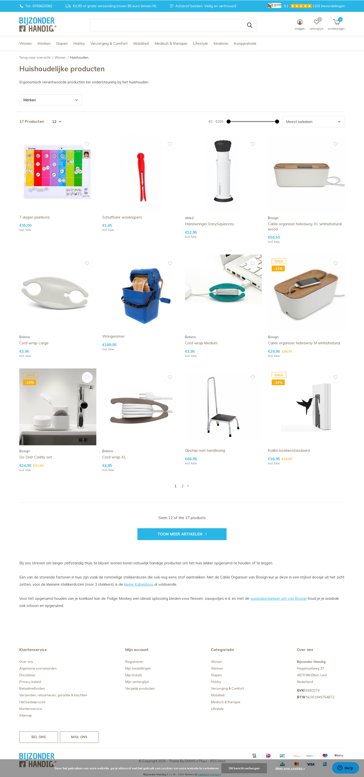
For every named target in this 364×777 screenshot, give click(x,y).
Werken (44, 43)
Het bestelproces (32, 702)
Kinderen (221, 43)
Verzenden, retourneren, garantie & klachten (53, 695)
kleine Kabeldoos (138, 584)
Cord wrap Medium (201, 343)
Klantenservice (30, 709)
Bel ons (38, 737)
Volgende (188, 486)
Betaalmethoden (32, 688)
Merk (29, 100)
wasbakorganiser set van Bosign (278, 598)
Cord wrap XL (114, 457)
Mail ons (79, 737)
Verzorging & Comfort (109, 43)
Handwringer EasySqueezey (209, 224)
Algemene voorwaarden (38, 668)
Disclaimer (27, 675)
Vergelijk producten (140, 688)
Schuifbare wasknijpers (122, 217)
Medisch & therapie (171, 43)
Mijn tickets (133, 675)
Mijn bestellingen (138, 668)
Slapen (62, 43)
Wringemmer (113, 336)
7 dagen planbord (34, 217)
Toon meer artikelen (180, 534)
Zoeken (250, 25)
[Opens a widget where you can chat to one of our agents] (345, 768)
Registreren (134, 662)
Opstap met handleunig (205, 450)
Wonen (25, 43)
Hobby (79, 43)
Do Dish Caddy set (35, 457)
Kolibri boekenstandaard (289, 450)
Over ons (26, 662)
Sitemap (25, 715)
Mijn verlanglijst (137, 682)
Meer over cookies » (290, 768)
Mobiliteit (141, 43)
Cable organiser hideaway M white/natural (304, 343)
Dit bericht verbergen (244, 768)
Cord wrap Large (34, 343)
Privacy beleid (30, 682)
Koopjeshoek (245, 43)
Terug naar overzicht (35, 57)
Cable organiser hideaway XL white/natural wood (305, 226)
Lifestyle (200, 43)
